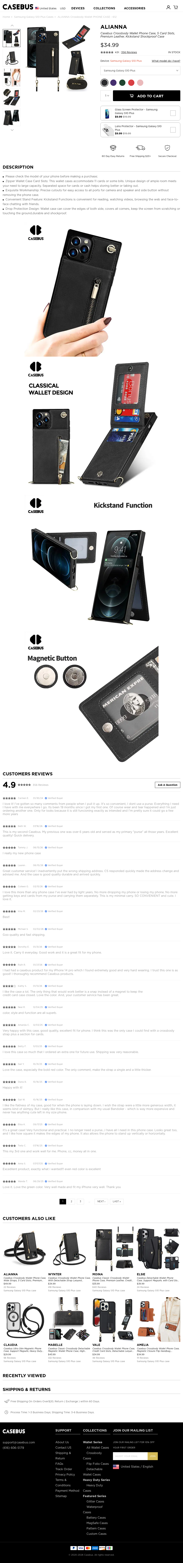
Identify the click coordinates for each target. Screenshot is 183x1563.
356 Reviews (129, 52)
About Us (62, 1442)
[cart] (176, 7)
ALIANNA (11, 1274)
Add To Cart (150, 96)
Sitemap (61, 1496)
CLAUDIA (11, 1345)
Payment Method (67, 1490)
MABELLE (55, 1345)
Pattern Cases (96, 1528)
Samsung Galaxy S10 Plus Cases (33, 16)
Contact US (63, 1447)
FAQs (59, 1463)
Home (6, 16)
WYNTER (54, 1274)
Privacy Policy (65, 1474)
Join (152, 1456)
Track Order (63, 1469)
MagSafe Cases (97, 1523)
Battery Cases (96, 1517)
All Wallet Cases (97, 1447)
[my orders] (168, 7)
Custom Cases (96, 1534)
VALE (96, 1345)
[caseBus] (18, 7)
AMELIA (143, 1345)
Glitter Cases (95, 1501)
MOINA (97, 1274)
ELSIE (141, 1274)
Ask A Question (167, 784)
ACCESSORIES (134, 8)
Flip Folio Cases (97, 1463)
